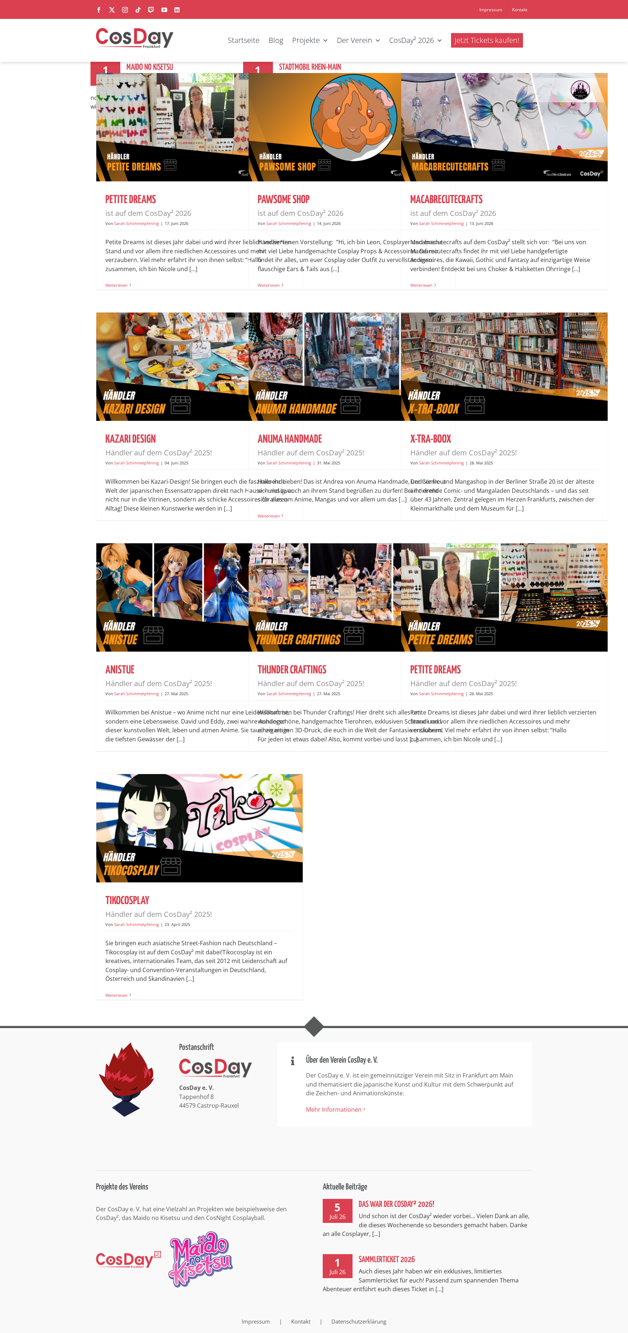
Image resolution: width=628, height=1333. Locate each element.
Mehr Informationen (334, 1109)
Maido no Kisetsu (149, 67)
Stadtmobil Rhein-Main (310, 67)
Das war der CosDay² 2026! (396, 1204)
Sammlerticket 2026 (387, 1260)
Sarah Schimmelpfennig (136, 223)
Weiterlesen (116, 285)
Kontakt (300, 1321)
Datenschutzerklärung (358, 1321)
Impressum (256, 1321)
